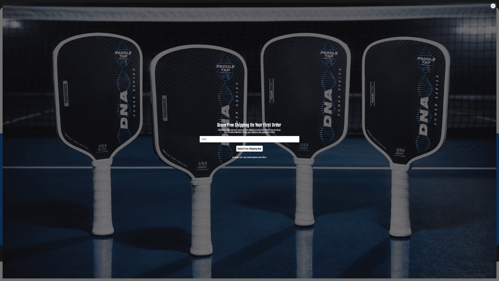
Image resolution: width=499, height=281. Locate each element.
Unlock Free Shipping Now (249, 148)
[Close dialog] (493, 6)
